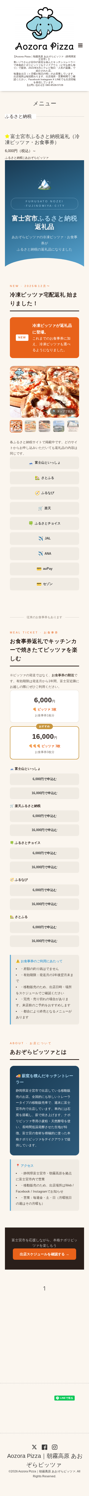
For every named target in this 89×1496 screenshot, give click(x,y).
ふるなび (44, 493)
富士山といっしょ (44, 463)
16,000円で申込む (44, 793)
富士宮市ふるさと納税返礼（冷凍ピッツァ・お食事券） (42, 139)
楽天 (44, 508)
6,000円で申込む (45, 779)
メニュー (44, 103)
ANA (44, 553)
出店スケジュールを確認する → (44, 1254)
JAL (44, 538)
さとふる (44, 478)
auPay (44, 569)
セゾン (45, 584)
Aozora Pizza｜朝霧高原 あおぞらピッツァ (45, 1460)
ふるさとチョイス (44, 523)
